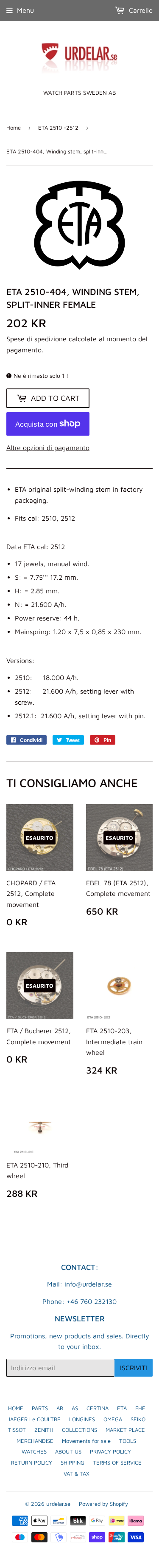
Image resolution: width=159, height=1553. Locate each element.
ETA (122, 1408)
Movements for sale (86, 1440)
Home (13, 127)
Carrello (140, 10)
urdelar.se (58, 1503)
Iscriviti (133, 1368)
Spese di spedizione (36, 339)
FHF (140, 1408)
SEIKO (138, 1419)
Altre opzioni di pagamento (47, 447)
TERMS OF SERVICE (117, 1462)
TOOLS (127, 1440)
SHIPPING (72, 1462)
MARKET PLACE (125, 1429)
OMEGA (112, 1419)
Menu (25, 10)
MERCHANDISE (35, 1440)
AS (75, 1408)
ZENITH (43, 1429)
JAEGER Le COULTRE (34, 1419)
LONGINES (82, 1419)
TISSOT (17, 1429)
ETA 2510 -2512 (58, 127)
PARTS (40, 1408)
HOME (15, 1408)
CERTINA (97, 1408)
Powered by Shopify (103, 1503)
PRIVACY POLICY (110, 1451)
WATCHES (34, 1451)
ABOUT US (68, 1451)
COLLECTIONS (79, 1429)
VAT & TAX (76, 1473)
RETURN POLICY (31, 1462)
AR (59, 1408)
